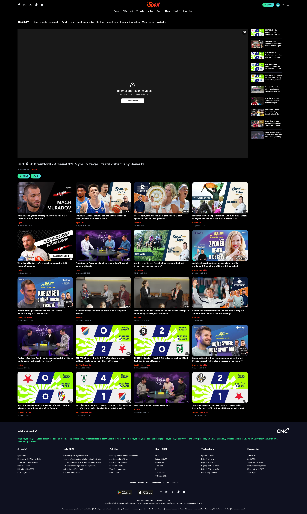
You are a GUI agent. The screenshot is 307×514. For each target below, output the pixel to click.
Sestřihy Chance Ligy (84, 365)
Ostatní (176, 11)
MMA (167, 11)
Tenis (159, 11)
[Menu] (288, 4)
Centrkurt (137, 223)
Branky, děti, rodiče (199, 270)
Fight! (20, 223)
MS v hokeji (128, 11)
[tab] (25, 22)
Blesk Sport (188, 11)
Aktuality (79, 318)
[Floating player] (244, 32)
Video (150, 11)
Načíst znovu (133, 101)
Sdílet (25, 176)
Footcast (21, 365)
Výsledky (140, 11)
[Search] (283, 4)
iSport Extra (80, 223)
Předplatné (268, 5)
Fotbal (116, 11)
